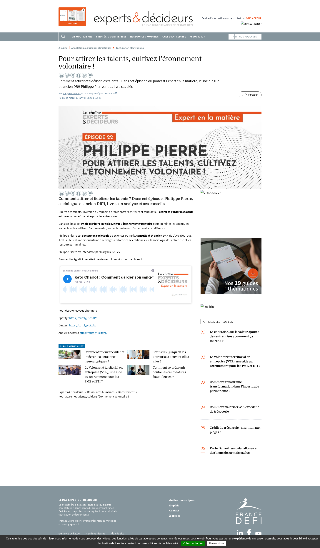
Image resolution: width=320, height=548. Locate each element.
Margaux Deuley (71, 93)
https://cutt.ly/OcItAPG (83, 318)
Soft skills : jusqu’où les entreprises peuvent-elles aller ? (171, 357)
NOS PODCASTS (248, 36)
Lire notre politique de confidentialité (156, 543)
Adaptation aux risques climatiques (91, 48)
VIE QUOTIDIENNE (82, 36)
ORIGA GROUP (253, 18)
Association (197, 36)
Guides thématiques (182, 500)
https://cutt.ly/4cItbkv (82, 325)
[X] (72, 75)
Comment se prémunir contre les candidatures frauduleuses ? (169, 372)
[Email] (90, 75)
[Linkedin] (61, 75)
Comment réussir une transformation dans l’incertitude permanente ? (234, 386)
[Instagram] (67, 75)
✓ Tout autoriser (193, 543)
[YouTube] (258, 534)
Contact (174, 510)
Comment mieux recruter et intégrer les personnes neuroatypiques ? (104, 357)
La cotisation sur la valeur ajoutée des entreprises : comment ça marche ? (234, 336)
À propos (174, 515)
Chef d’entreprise (174, 36)
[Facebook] (78, 75)
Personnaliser (216, 543)
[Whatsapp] (84, 75)
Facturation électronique (130, 48)
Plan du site (117, 533)
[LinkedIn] (240, 533)
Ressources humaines (144, 36)
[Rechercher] (63, 36)
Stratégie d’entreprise (111, 36)
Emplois (174, 505)
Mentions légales (95, 533)
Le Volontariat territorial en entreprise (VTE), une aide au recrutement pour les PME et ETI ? (235, 361)
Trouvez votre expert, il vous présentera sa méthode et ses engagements (87, 522)
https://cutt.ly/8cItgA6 (93, 333)
